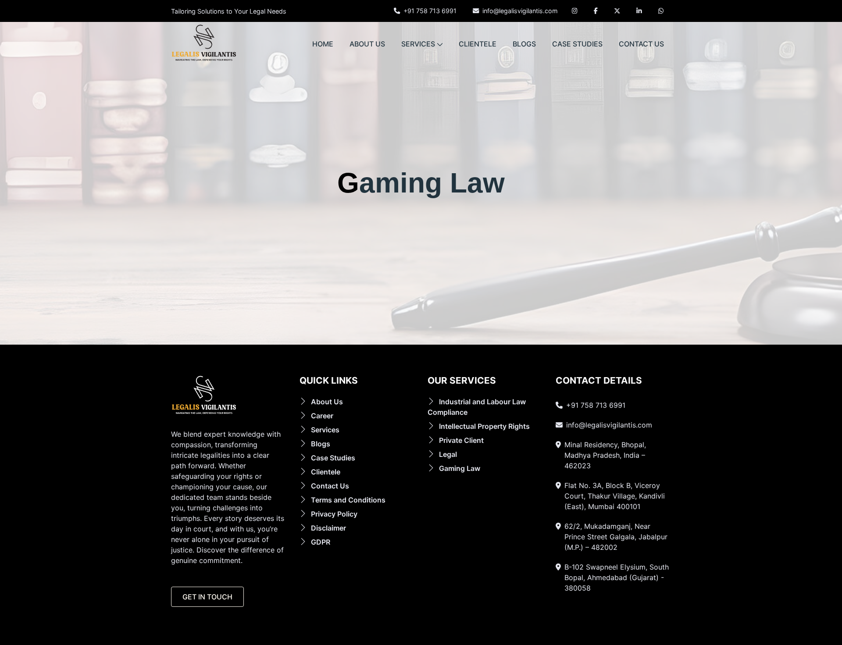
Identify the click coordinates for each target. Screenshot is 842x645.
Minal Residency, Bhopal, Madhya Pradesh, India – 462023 (605, 455)
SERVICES (418, 43)
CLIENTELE (477, 43)
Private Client (461, 440)
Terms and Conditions (348, 499)
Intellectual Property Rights (484, 426)
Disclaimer (328, 528)
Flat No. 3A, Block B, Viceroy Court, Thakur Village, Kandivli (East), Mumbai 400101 (614, 496)
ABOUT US (367, 43)
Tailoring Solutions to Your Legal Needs (228, 11)
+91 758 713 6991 (430, 10)
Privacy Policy (334, 514)
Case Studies (333, 457)
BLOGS (524, 43)
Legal (448, 454)
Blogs (320, 443)
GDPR (320, 542)
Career (322, 415)
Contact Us (330, 485)
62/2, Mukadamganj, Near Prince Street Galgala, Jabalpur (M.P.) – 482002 (615, 537)
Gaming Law (459, 468)
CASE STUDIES (577, 43)
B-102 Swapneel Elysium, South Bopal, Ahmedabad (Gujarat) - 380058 (616, 577)
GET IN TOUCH (207, 596)
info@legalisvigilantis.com (520, 10)
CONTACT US (641, 43)
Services (325, 429)
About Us (327, 401)
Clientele (325, 471)
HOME (322, 43)
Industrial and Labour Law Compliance (477, 407)
